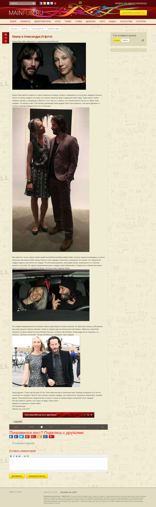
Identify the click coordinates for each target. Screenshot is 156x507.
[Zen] (55, 4)
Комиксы (25, 21)
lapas (51, 427)
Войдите (119, 3)
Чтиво (78, 21)
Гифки (68, 21)
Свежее (24, 28)
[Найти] (34, 3)
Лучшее (14, 28)
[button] (11, 456)
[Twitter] (48, 4)
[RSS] (44, 4)
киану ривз (18, 421)
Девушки (91, 21)
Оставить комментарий (22, 450)
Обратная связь (51, 492)
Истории (141, 21)
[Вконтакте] (51, 4)
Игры (58, 21)
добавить (17, 475)
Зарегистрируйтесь (137, 3)
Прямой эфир (53, 28)
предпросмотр (37, 475)
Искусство (126, 21)
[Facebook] (41, 4)
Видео (112, 21)
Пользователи (37, 28)
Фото (102, 21)
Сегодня (117, 40)
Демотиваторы (42, 21)
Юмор (13, 21)
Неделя (125, 40)
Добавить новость (133, 12)
